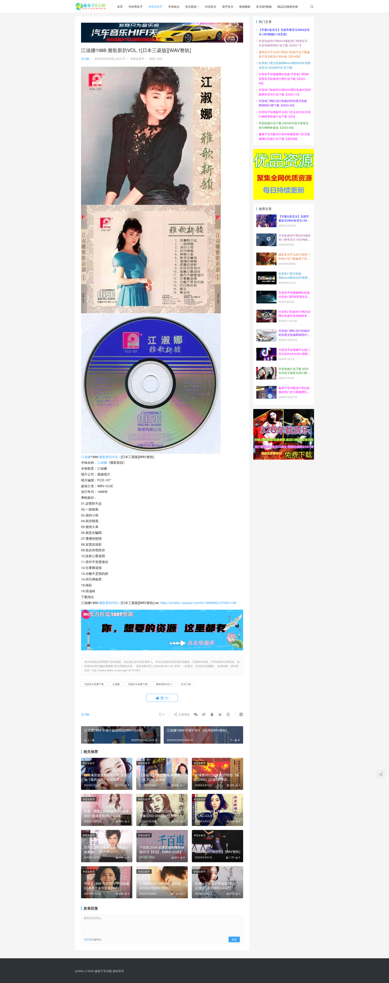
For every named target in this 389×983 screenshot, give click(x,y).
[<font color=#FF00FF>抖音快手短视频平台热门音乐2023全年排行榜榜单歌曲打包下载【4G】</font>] (266, 350)
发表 (234, 939)
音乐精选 (191, 6)
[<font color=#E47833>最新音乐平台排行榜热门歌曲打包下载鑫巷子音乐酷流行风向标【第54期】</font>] (266, 255)
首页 (120, 6)
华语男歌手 (135, 6)
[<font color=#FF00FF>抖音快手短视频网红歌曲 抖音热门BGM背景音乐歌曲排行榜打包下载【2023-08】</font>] (266, 293)
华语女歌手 (155, 6)
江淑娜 (86, 456)
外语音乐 (210, 6)
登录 (86, 939)
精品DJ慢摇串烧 (287, 6)
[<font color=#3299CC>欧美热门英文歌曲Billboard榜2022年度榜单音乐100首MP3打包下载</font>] (266, 274)
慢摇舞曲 (244, 6)
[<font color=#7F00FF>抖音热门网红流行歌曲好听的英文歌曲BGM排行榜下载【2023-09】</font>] (266, 331)
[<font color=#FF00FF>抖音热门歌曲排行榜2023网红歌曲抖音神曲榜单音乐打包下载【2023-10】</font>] (266, 312)
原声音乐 (227, 6)
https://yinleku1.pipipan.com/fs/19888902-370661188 (198, 602)
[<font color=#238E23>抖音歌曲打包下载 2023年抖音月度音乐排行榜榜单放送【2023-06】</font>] (266, 369)
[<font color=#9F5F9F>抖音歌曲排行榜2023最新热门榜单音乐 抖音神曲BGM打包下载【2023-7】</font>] (266, 236)
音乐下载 (186, 684)
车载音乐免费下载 (137, 684)
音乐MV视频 (264, 6)
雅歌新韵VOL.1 (110, 456)
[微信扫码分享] (195, 714)
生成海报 (183, 714)
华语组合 (174, 6)
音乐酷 (85, 59)
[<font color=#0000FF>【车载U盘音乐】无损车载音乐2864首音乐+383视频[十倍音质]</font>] (266, 217)
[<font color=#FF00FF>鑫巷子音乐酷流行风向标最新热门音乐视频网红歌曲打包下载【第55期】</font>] (266, 388)
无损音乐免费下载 (94, 684)
